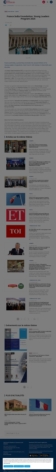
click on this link (7, 463)
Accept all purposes (8, 466)
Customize (27, 466)
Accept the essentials (18, 466)
